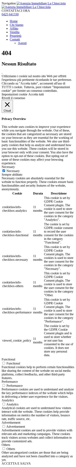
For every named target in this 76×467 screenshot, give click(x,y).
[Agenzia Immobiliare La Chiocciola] (34, 5)
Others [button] (6, 445)
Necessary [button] (8, 167)
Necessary (13, 171)
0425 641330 (10, 14)
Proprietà (15, 35)
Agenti (22, 43)
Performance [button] (10, 381)
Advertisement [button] (11, 422)
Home (14, 21)
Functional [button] (8, 359)
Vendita (14, 32)
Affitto (14, 28)
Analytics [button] (8, 400)
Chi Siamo (16, 25)
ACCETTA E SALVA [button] (16, 463)
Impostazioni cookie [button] (14, 94)
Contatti (15, 39)
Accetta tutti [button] (36, 94)
